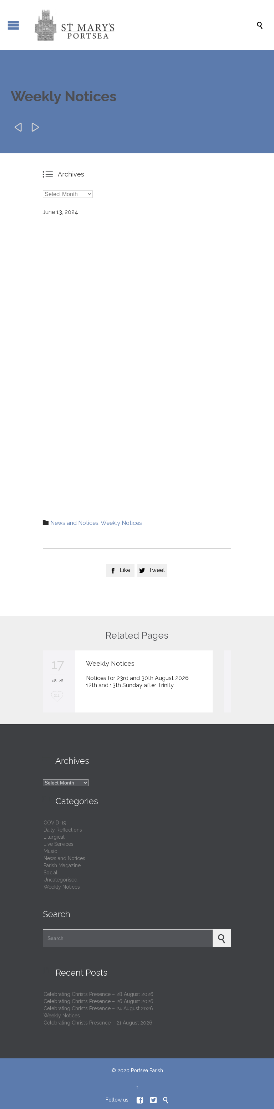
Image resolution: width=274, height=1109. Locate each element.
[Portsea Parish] (140, 25)
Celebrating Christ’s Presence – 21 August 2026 (98, 1023)
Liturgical (54, 837)
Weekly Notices (121, 523)
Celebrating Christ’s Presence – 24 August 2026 (98, 1008)
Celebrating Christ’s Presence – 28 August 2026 (98, 994)
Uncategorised (60, 880)
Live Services (58, 844)
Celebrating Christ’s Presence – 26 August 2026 (98, 1001)
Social (50, 872)
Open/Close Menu (13, 25)
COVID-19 (55, 823)
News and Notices (74, 523)
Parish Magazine (62, 865)
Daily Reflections (63, 830)
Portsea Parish (147, 1070)
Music (50, 851)
